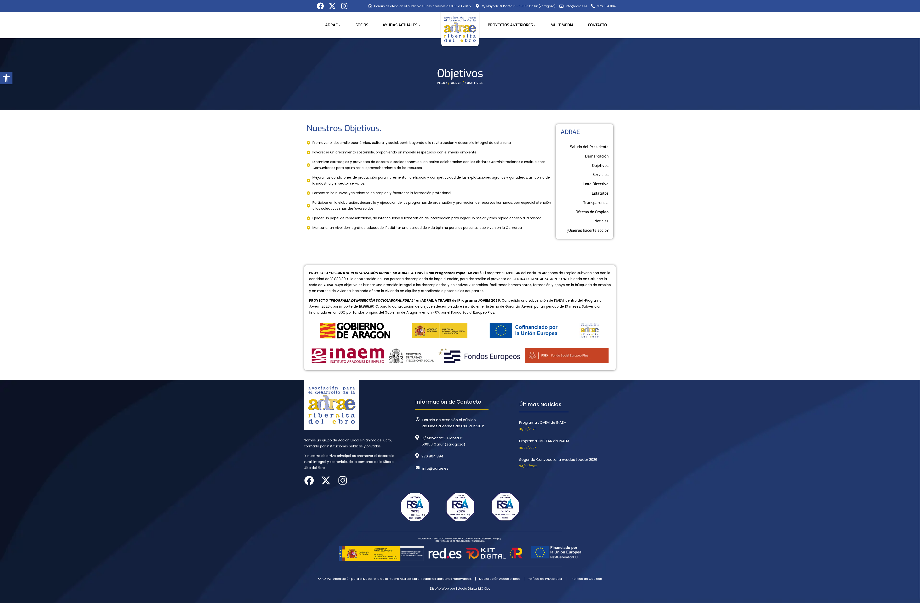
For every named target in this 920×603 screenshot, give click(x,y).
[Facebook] (320, 6)
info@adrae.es (435, 468)
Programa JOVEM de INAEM (542, 422)
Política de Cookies (587, 578)
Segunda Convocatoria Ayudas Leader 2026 (558, 459)
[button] (6, 78)
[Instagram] (344, 6)
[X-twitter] (332, 6)
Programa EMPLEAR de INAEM (544, 440)
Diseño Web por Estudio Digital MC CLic (460, 588)
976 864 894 (432, 456)
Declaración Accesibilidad (499, 578)
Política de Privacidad (545, 578)
